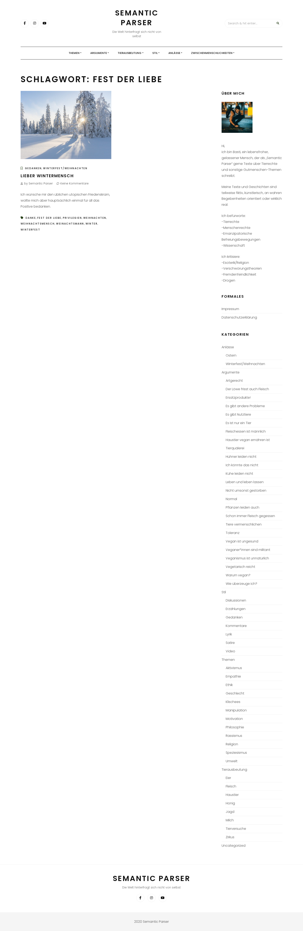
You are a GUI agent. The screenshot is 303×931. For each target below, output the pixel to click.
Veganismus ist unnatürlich (247, 558)
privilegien (72, 218)
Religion (232, 744)
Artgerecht (234, 380)
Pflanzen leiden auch (242, 507)
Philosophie (235, 727)
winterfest (30, 229)
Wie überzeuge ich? (241, 583)
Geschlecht (235, 693)
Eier (228, 777)
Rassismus (234, 735)
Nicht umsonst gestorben (246, 490)
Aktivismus (234, 668)
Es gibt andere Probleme (245, 406)
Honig (230, 803)
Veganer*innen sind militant (248, 549)
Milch (230, 820)
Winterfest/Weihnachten (65, 168)
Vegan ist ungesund (242, 541)
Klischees (233, 701)
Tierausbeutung (129, 53)
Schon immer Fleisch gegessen (250, 516)
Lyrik (229, 634)
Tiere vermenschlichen (244, 524)
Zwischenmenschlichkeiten (212, 53)
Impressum (230, 309)
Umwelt (231, 761)
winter (91, 223)
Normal (231, 499)
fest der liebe (49, 218)
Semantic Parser (137, 18)
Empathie (233, 676)
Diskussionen (236, 600)
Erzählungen (235, 608)
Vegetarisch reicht (240, 566)
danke (31, 218)
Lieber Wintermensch (47, 176)
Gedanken (33, 168)
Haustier (232, 794)
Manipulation (236, 710)
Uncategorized (233, 845)
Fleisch (231, 786)
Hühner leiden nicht (241, 456)
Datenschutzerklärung (239, 317)
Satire (230, 642)
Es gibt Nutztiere (238, 414)
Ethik (229, 684)
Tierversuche (236, 828)
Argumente (98, 53)
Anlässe (174, 53)
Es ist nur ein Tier (238, 423)
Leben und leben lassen (245, 482)
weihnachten (94, 218)
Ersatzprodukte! (238, 397)
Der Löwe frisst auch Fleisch (247, 389)
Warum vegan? (238, 575)
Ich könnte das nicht (242, 465)
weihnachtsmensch (38, 223)
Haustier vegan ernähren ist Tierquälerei (248, 444)
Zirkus (230, 837)
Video (230, 651)
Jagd (230, 811)
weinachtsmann (70, 223)
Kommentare (236, 625)
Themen (74, 53)
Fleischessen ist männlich (246, 431)
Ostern (231, 355)
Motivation (234, 718)
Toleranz (233, 532)
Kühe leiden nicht (239, 473)
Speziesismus (236, 752)
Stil (155, 53)
